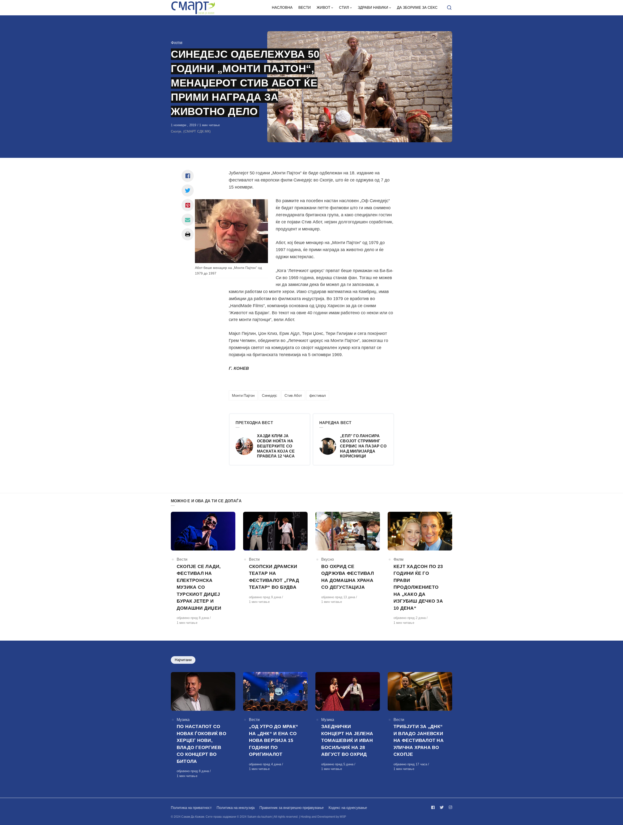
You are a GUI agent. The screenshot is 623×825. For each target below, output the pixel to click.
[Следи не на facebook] (434, 807)
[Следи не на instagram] (449, 807)
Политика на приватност (191, 808)
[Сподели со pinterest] (188, 205)
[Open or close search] (449, 8)
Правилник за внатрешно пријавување (291, 808)
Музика (183, 720)
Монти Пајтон (243, 395)
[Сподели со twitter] (188, 190)
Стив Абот (293, 395)
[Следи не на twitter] (442, 807)
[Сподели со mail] (188, 220)
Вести (182, 559)
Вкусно (327, 559)
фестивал (317, 395)
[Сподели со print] (188, 234)
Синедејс (269, 395)
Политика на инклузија (236, 808)
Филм (176, 42)
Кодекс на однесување (348, 808)
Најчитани (183, 660)
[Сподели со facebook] (188, 176)
